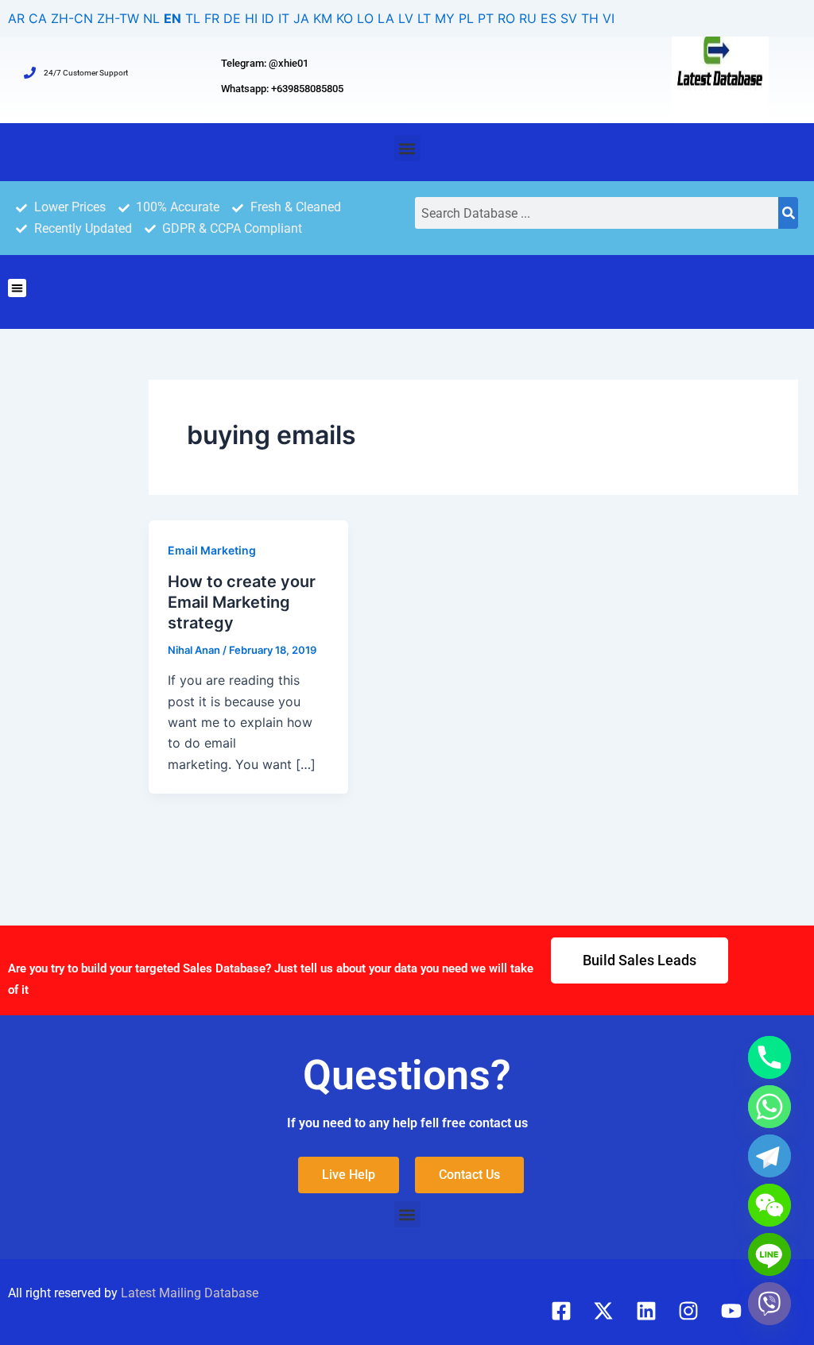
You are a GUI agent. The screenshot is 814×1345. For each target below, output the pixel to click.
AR (16, 18)
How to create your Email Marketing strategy (242, 602)
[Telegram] (769, 1155)
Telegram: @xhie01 (264, 63)
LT (424, 18)
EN (172, 18)
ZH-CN (72, 18)
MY (445, 18)
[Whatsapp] (769, 1106)
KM (322, 18)
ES (548, 18)
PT (486, 18)
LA (386, 18)
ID (268, 18)
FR (211, 18)
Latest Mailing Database (189, 1293)
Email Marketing (212, 550)
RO (506, 18)
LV (405, 18)
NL (151, 18)
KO (344, 18)
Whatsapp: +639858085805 (282, 89)
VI (608, 18)
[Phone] (769, 1057)
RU (528, 18)
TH (590, 18)
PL (466, 18)
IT (283, 18)
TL (192, 18)
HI (251, 18)
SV (568, 18)
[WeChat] (769, 1205)
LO (365, 18)
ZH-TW (118, 18)
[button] (407, 148)
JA (301, 18)
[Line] (769, 1254)
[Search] (788, 213)
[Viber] (769, 1303)
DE (232, 18)
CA (38, 18)
